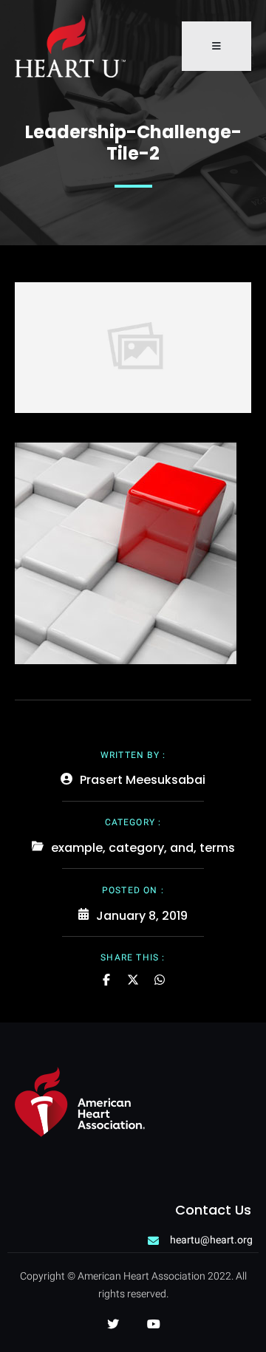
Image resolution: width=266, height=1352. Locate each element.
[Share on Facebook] (106, 980)
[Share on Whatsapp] (160, 980)
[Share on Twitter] (133, 980)
